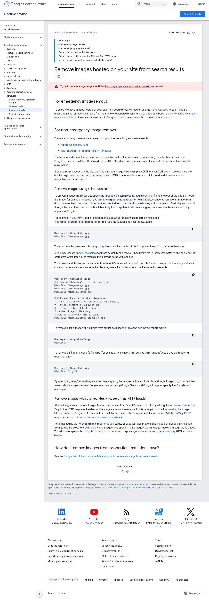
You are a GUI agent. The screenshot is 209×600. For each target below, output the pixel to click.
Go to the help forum (58, 545)
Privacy (61, 593)
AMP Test (160, 561)
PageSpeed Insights (165, 556)
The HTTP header (86, 150)
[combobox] (151, 4)
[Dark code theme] (193, 229)
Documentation (66, 3)
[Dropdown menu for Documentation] (79, 4)
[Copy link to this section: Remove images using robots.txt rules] (114, 189)
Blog (103, 3)
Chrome (103, 580)
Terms (51, 593)
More (114, 3)
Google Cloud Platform (141, 580)
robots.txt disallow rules (74, 144)
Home (57, 32)
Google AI (164, 580)
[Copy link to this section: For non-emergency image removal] (120, 130)
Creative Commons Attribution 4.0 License (136, 484)
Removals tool (159, 109)
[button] (21, 29)
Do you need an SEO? (112, 545)
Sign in (201, 4)
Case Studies (108, 566)
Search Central (35, 4)
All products (182, 580)
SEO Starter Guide (111, 551)
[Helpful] (188, 32)
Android (89, 580)
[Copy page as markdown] (59, 76)
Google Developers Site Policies (101, 487)
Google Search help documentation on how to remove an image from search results (111, 456)
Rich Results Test (164, 551)
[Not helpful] (193, 32)
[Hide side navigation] (39, 594)
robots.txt (147, 195)
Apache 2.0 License (57, 487)
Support (90, 3)
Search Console (192, 14)
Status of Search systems (115, 556)
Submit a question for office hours (65, 551)
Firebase (118, 580)
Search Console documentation (118, 561)
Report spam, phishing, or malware (66, 556)
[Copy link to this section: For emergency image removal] (111, 102)
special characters (86, 253)
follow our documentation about (98, 417)
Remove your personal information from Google (129, 86)
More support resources (60, 561)
